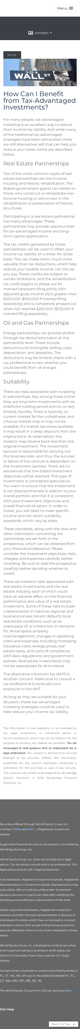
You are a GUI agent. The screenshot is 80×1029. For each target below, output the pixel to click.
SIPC (31, 829)
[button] (65, 8)
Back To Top (61, 1024)
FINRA (16, 829)
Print (12, 55)
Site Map (7, 1009)
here (68, 990)
